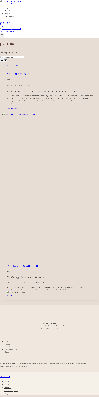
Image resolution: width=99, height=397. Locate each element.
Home (7, 8)
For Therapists (11, 16)
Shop (7, 19)
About (7, 11)
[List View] (5, 60)
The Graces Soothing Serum (26, 266)
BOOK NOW (5, 23)
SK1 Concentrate (18, 73)
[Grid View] (2, 60)
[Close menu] (0, 374)
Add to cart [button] (12, 109)
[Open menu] (2, 35)
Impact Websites (21, 366)
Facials (8, 13)
